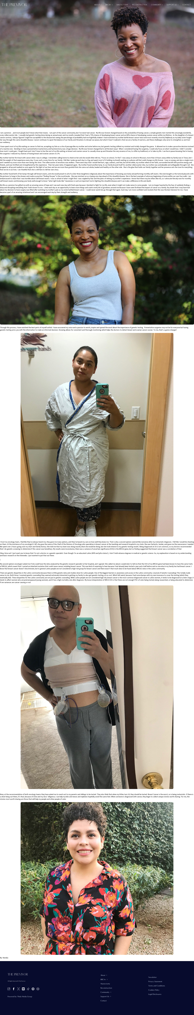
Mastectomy (122, 4)
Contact (186, 4)
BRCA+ (108, 4)
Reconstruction (139, 4)
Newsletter (152, 977)
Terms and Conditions (156, 986)
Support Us (172, 4)
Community (156, 4)
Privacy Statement (155, 981)
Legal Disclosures (154, 994)
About (97, 4)
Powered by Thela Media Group (20, 997)
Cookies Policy (153, 990)
